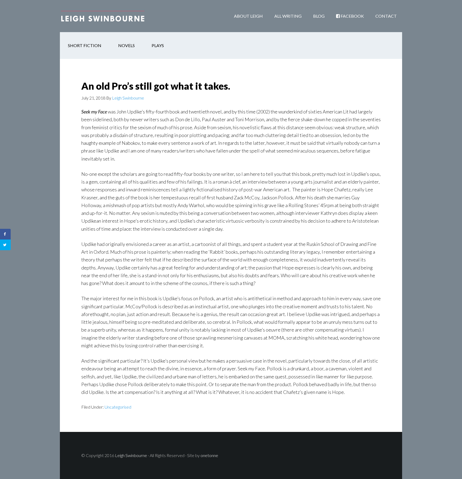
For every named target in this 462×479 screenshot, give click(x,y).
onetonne (209, 455)
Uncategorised (118, 406)
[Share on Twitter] (5, 245)
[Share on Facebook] (5, 234)
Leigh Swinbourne (102, 16)
